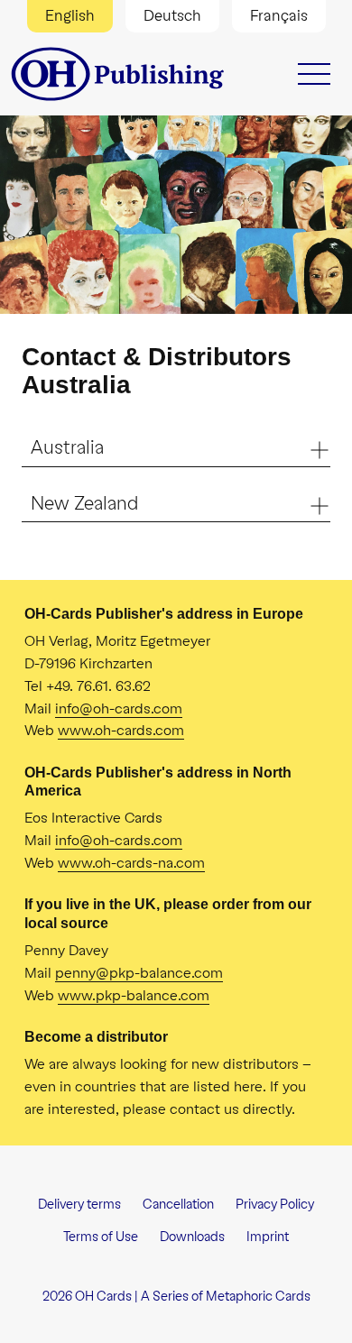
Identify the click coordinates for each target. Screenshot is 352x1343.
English (70, 15)
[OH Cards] (119, 74)
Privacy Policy (275, 1204)
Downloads (192, 1237)
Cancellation (178, 1204)
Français (279, 15)
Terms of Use (100, 1237)
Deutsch (172, 15)
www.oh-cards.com (121, 730)
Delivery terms (79, 1204)
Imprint (267, 1237)
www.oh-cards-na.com (131, 862)
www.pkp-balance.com (133, 995)
